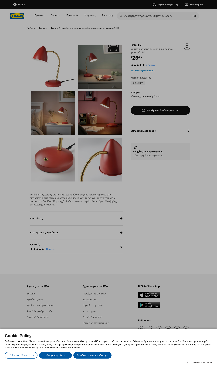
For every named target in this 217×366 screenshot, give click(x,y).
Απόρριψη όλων (55, 355)
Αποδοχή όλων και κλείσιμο (92, 355)
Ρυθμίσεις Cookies (19, 355)
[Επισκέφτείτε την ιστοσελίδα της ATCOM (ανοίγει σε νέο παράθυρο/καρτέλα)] (199, 362)
